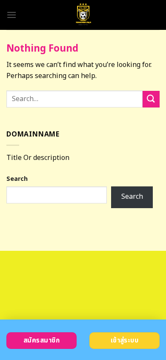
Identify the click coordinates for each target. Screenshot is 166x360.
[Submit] (151, 99)
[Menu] (11, 14)
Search (17, 178)
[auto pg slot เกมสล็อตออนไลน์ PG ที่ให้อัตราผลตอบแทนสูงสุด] (83, 15)
